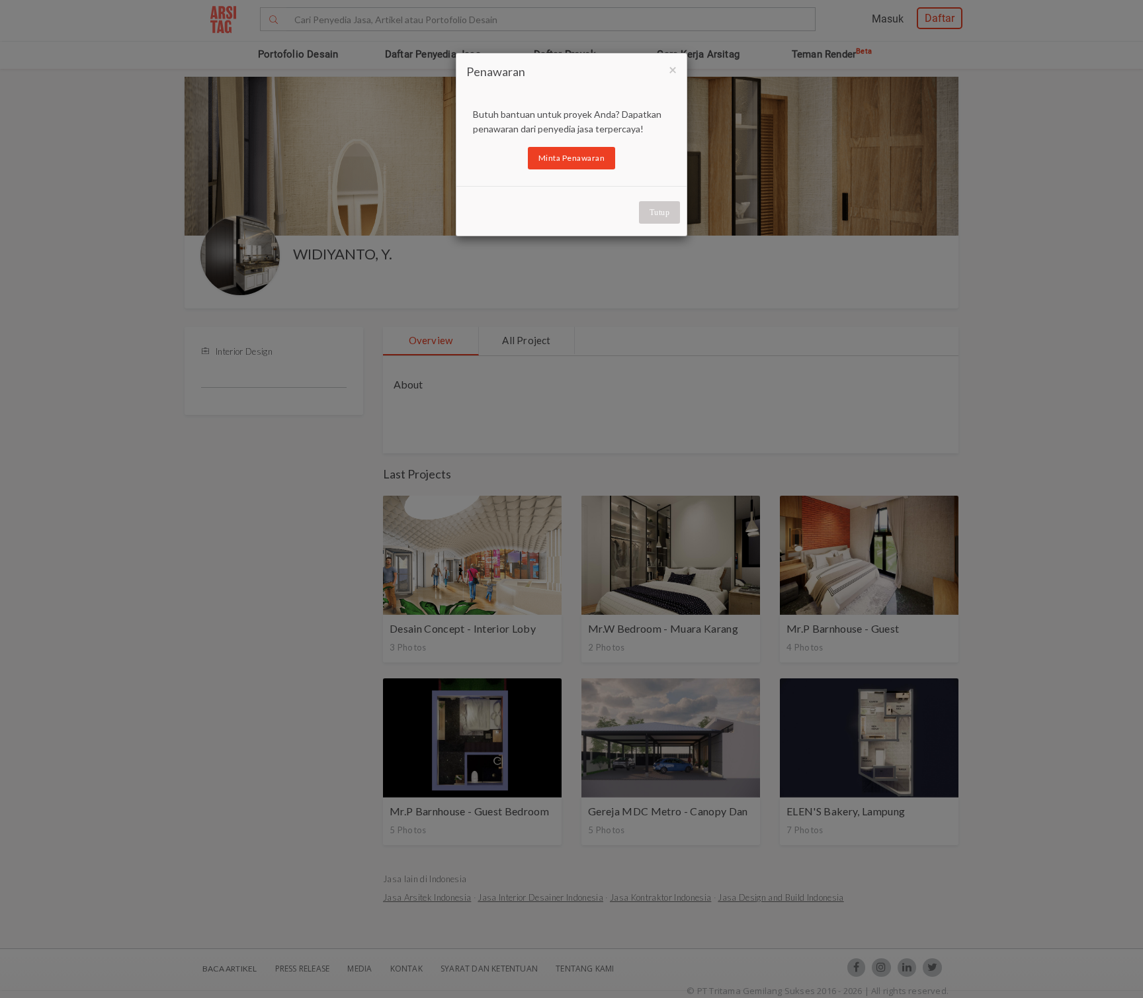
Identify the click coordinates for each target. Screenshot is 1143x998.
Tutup (660, 212)
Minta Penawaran (571, 158)
